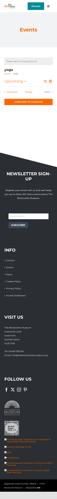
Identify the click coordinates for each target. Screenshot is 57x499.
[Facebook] (6, 390)
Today (28, 91)
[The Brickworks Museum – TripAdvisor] (11, 457)
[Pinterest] (25, 390)
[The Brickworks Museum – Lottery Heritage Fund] (17, 447)
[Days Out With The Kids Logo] (28, 463)
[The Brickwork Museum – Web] (9, 5)
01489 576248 (16, 351)
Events (7, 73)
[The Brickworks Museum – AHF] (8, 452)
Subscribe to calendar (28, 102)
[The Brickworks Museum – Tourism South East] (28, 470)
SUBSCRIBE (18, 225)
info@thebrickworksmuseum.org (30, 355)
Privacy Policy (13, 288)
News (9, 274)
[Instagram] (19, 390)
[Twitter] (13, 390)
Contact (10, 260)
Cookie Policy (13, 281)
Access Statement (16, 295)
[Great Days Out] (11, 422)
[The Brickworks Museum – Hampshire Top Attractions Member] (28, 439)
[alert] (21, 61)
